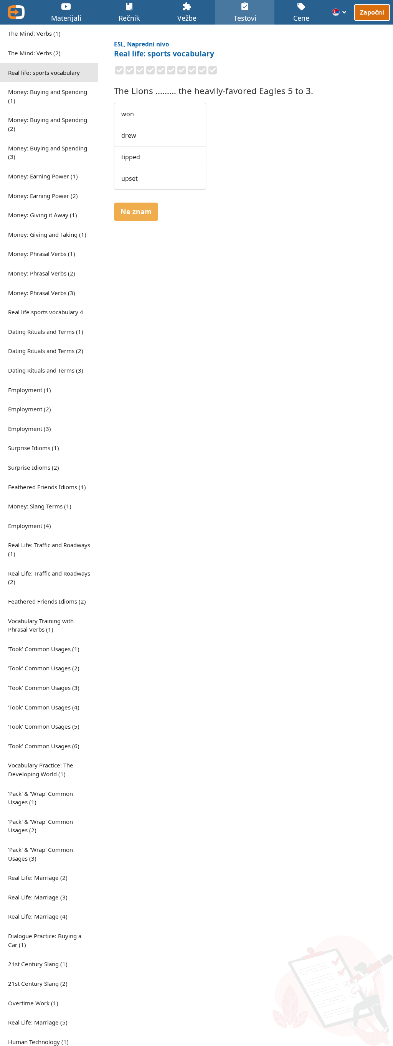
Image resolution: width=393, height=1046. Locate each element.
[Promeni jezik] (339, 12)
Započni (372, 12)
